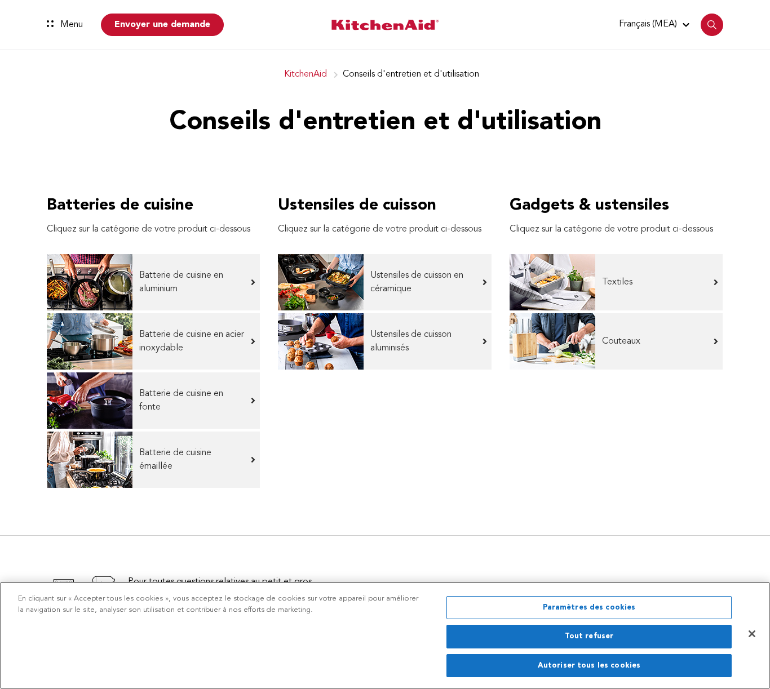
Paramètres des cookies (589, 607)
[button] (656, 24)
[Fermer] (752, 633)
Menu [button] (70, 24)
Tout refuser (589, 637)
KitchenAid (305, 74)
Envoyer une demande (162, 24)
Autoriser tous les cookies (589, 665)
